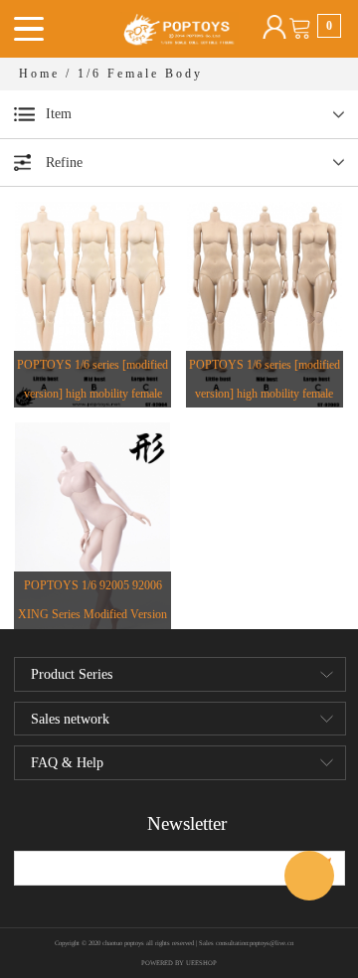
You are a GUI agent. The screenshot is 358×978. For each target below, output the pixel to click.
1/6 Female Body (140, 74)
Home (39, 74)
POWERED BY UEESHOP (179, 962)
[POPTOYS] (309, 875)
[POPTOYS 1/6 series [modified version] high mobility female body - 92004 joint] (92, 303)
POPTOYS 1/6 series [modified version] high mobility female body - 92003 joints (264, 393)
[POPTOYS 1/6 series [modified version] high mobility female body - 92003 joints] (264, 303)
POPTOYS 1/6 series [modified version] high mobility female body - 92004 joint (92, 393)
